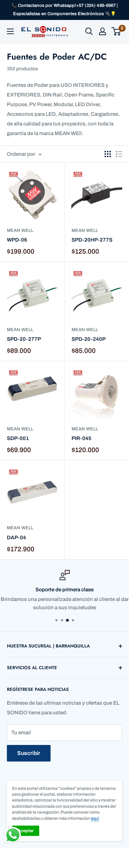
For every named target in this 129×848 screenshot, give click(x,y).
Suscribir (28, 753)
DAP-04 (16, 537)
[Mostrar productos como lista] (119, 154)
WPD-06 (17, 240)
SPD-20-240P (89, 339)
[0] (116, 31)
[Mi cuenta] (102, 31)
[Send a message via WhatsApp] (12, 835)
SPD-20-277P (24, 339)
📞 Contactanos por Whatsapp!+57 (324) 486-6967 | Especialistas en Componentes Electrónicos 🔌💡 (64, 9)
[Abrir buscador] (89, 31)
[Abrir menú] (10, 31)
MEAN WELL (20, 230)
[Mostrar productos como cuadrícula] (108, 154)
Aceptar (26, 830)
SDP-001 (18, 438)
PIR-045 (82, 438)
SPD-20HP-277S (92, 240)
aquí (95, 818)
